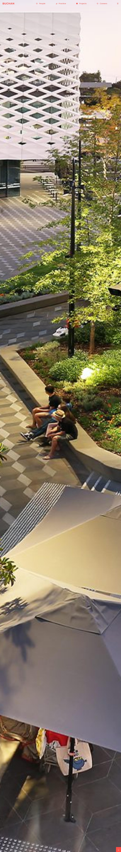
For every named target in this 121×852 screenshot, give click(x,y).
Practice (62, 3)
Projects (83, 3)
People (42, 3)
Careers (103, 3)
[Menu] (117, 3)
